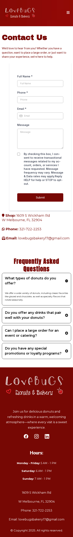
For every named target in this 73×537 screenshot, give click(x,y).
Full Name (25, 76)
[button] (68, 12)
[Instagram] (36, 436)
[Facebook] (26, 436)
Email (21, 108)
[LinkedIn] (47, 436)
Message (23, 124)
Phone (22, 92)
